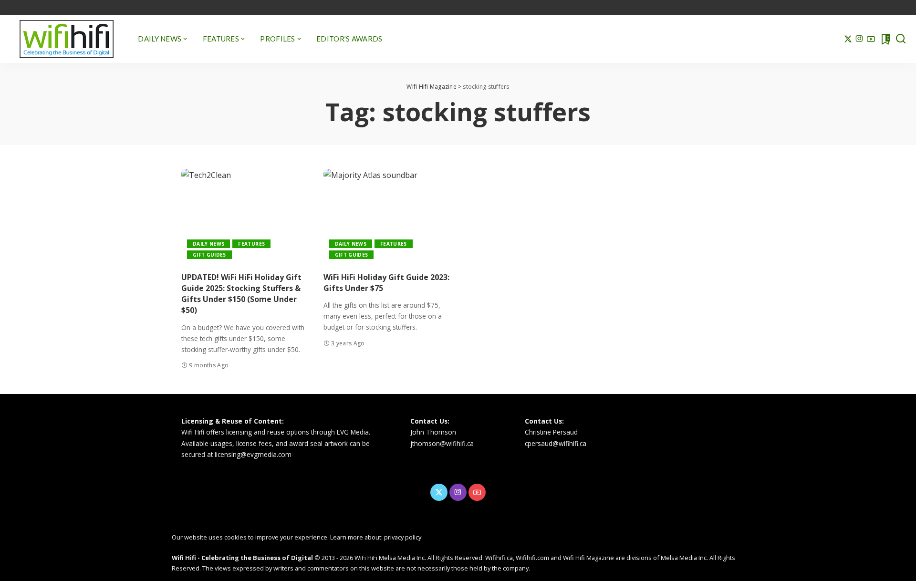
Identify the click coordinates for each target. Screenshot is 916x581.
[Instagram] (859, 39)
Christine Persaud (551, 431)
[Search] (900, 39)
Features (251, 243)
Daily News (208, 243)
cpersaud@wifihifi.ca (555, 443)
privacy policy (402, 537)
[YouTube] (871, 39)
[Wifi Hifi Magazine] (67, 39)
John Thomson (433, 431)
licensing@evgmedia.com (253, 454)
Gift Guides (209, 254)
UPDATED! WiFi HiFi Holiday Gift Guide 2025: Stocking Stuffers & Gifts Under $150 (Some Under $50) (241, 294)
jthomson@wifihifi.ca (442, 443)
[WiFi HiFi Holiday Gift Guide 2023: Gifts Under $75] (387, 217)
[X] (848, 39)
